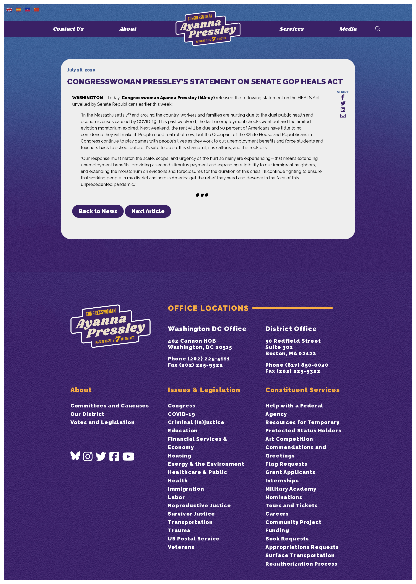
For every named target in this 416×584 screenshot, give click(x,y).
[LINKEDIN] (343, 110)
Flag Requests (286, 464)
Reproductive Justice (199, 505)
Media (348, 29)
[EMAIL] (343, 116)
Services (292, 29)
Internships (282, 480)
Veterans (181, 547)
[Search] (377, 29)
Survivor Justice (191, 514)
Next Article (148, 211)
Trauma (179, 530)
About (127, 29)
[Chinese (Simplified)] (36, 9)
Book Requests (287, 538)
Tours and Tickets (291, 505)
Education (183, 430)
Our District (87, 414)
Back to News (98, 211)
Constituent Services (302, 390)
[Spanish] (18, 9)
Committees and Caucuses (109, 405)
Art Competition (289, 439)
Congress (181, 405)
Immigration (186, 489)
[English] (9, 9)
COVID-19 (181, 414)
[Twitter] (101, 456)
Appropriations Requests (302, 547)
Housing (180, 456)
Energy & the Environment (206, 464)
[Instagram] (88, 456)
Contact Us (68, 29)
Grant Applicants (290, 472)
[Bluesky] (75, 456)
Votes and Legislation (102, 422)
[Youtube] (128, 456)
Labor (176, 497)
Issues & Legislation (204, 390)
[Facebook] (114, 456)
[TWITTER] (343, 104)
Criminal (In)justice (196, 422)
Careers (277, 514)
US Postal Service (194, 538)
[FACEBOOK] (343, 97)
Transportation (190, 522)
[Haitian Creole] (27, 9)
